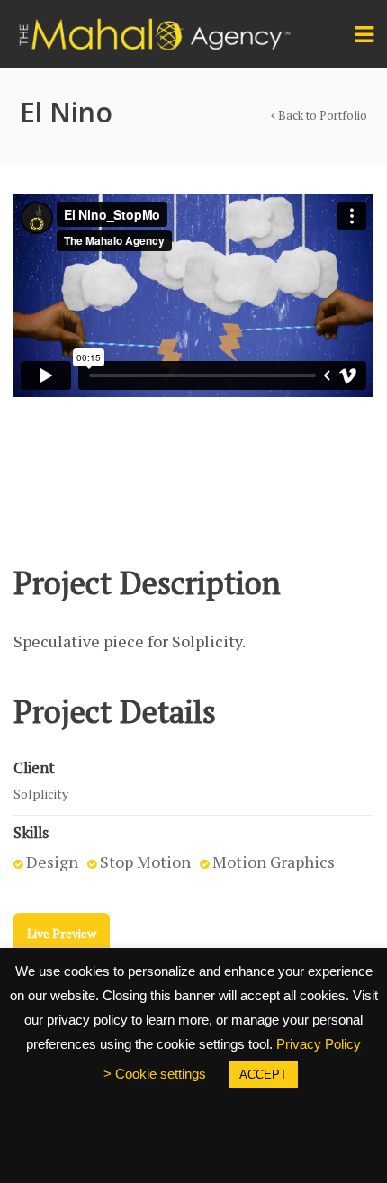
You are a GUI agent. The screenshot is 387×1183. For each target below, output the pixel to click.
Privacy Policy (318, 1044)
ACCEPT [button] (263, 1074)
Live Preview (61, 933)
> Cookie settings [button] (155, 1073)
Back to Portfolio (321, 115)
